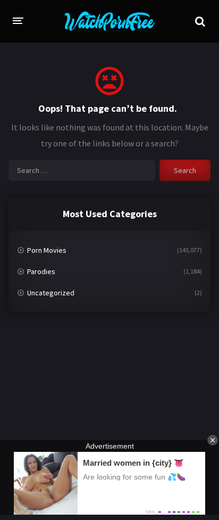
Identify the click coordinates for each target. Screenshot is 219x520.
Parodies (41, 271)
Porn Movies (46, 250)
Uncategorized (50, 293)
